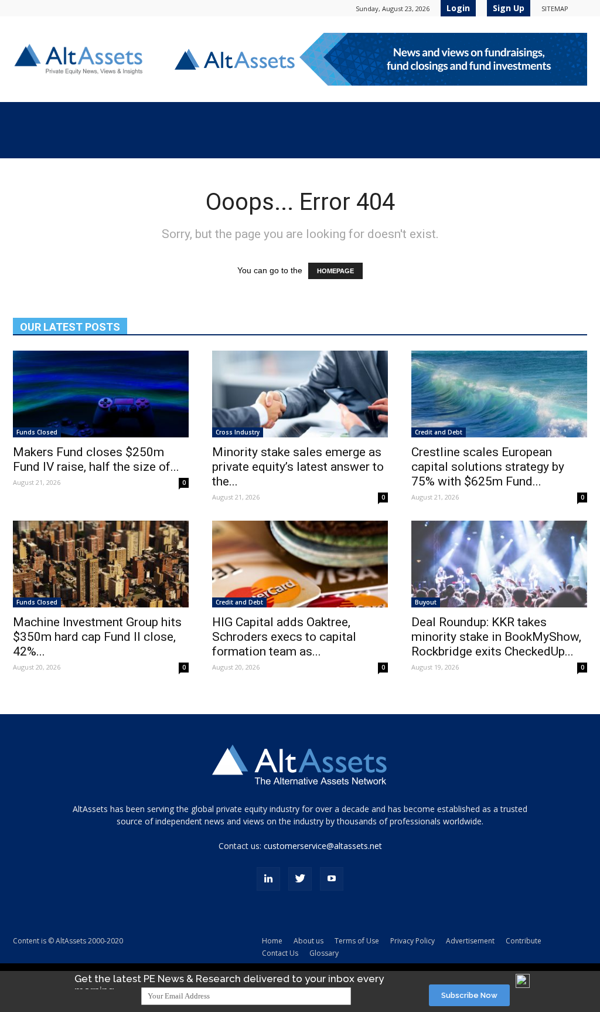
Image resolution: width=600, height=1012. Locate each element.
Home (272, 941)
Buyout (426, 602)
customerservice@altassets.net (323, 845)
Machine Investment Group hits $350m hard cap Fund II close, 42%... (97, 636)
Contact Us (280, 953)
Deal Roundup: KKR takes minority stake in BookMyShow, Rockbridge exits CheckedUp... (496, 636)
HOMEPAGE (335, 270)
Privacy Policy (412, 941)
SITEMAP (554, 8)
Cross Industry (238, 432)
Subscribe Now (469, 995)
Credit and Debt (438, 432)
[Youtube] (331, 879)
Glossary (324, 953)
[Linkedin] (268, 879)
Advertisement (470, 941)
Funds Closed (36, 432)
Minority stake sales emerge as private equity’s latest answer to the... (298, 466)
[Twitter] (300, 879)
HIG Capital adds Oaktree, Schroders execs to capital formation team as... (284, 636)
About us (308, 941)
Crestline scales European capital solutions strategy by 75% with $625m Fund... (487, 466)
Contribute (523, 941)
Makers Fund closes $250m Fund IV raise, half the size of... (96, 459)
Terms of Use (357, 941)
